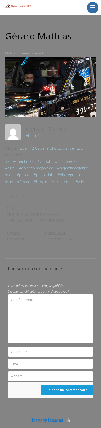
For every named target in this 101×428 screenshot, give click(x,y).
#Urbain (40, 181)
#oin (9, 174)
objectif (32, 135)
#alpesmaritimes (19, 161)
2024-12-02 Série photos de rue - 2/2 (51, 148)
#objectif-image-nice (36, 168)
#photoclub (43, 174)
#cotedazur (71, 161)
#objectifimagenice (73, 168)
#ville (80, 181)
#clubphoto (47, 161)
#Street (23, 181)
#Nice (10, 168)
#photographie (70, 174)
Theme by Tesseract (47, 420)
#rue (9, 181)
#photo (23, 174)
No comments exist (27, 53)
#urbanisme (61, 181)
